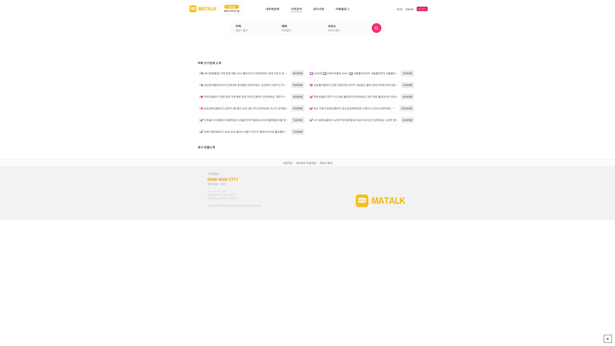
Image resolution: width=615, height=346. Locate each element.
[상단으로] (608, 339)
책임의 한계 (326, 163)
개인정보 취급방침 (306, 163)
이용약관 (287, 163)
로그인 (400, 9)
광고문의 (422, 9)
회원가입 (410, 9)
